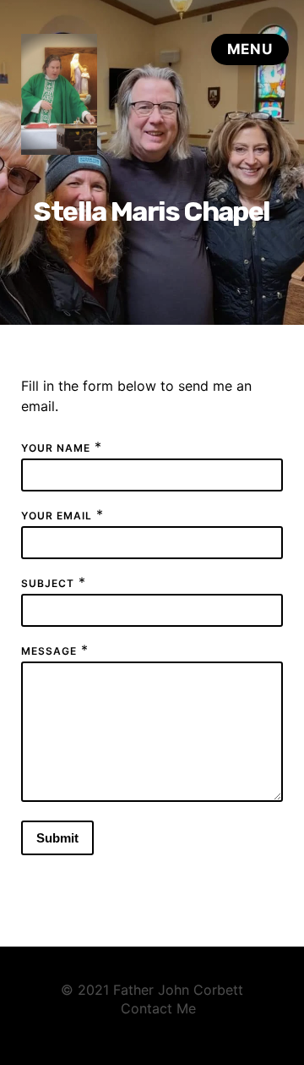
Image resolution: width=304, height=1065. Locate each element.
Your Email (56, 515)
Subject (47, 583)
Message (49, 651)
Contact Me (158, 1008)
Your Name (55, 448)
